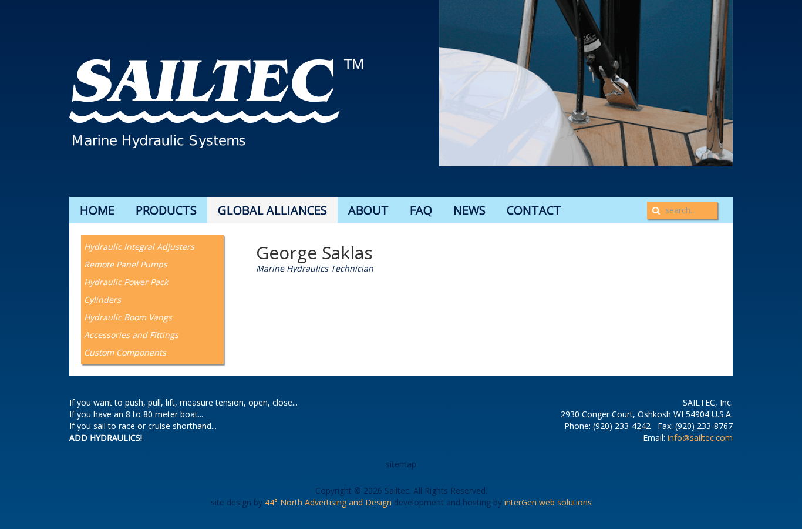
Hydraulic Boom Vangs (128, 317)
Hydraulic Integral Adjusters (139, 246)
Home (97, 210)
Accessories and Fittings (131, 334)
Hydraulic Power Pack (126, 281)
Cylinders (102, 299)
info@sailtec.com (700, 437)
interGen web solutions (548, 502)
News (469, 210)
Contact (534, 210)
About (368, 210)
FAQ (421, 210)
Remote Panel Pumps (125, 264)
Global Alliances (272, 210)
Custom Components (125, 352)
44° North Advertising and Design (328, 502)
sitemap (401, 464)
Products (166, 210)
